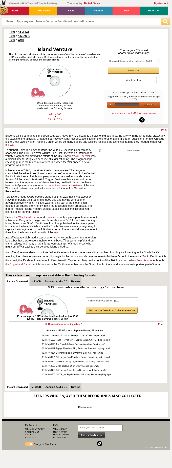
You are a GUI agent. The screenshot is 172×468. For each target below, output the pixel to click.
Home (15, 10)
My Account (161, 3)
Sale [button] (71, 10)
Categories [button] (43, 10)
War (12, 144)
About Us (29, 435)
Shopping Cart (32, 432)
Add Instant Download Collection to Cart (112, 310)
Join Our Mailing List (91, 435)
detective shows (57, 185)
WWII (21, 39)
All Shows (23, 31)
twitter (134, 120)
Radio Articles (60, 437)
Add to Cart (133, 70)
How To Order (60, 432)
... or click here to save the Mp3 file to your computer (133, 113)
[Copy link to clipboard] (142, 120)
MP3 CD (36, 281)
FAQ (126, 10)
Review (75, 281)
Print (164, 129)
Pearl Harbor (32, 217)
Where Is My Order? (35, 429)
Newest (98, 10)
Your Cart (154, 10)
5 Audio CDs (55, 119)
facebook (125, 120)
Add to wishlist (133, 80)
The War (85, 156)
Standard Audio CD (56, 281)
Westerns (76, 185)
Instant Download (17, 281)
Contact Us (30, 437)
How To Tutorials (61, 435)
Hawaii (50, 217)
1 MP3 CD (55, 113)
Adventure (24, 35)
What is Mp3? (60, 429)
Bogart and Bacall (20, 264)
